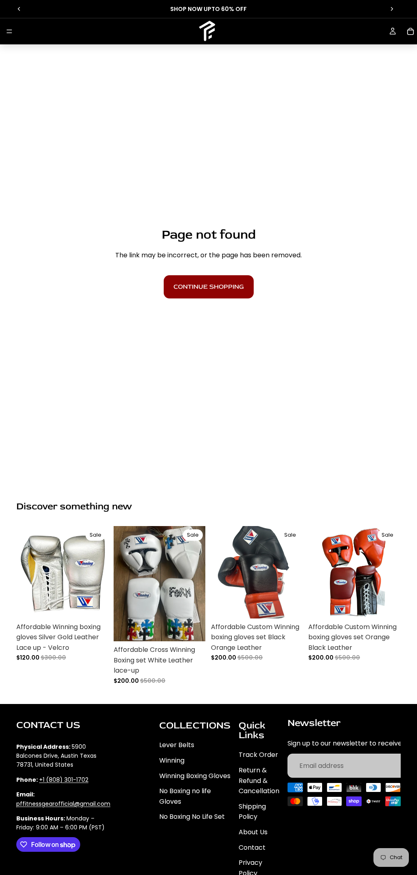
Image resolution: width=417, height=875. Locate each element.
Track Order (258, 754)
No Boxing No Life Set (192, 816)
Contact (252, 847)
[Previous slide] (19, 9)
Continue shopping (208, 287)
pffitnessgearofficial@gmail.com (63, 803)
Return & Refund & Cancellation (259, 780)
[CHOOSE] (96, 606)
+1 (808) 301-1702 (63, 780)
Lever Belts (176, 745)
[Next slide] (392, 9)
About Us (253, 832)
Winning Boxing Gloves (194, 775)
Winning (171, 760)
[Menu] (9, 31)
